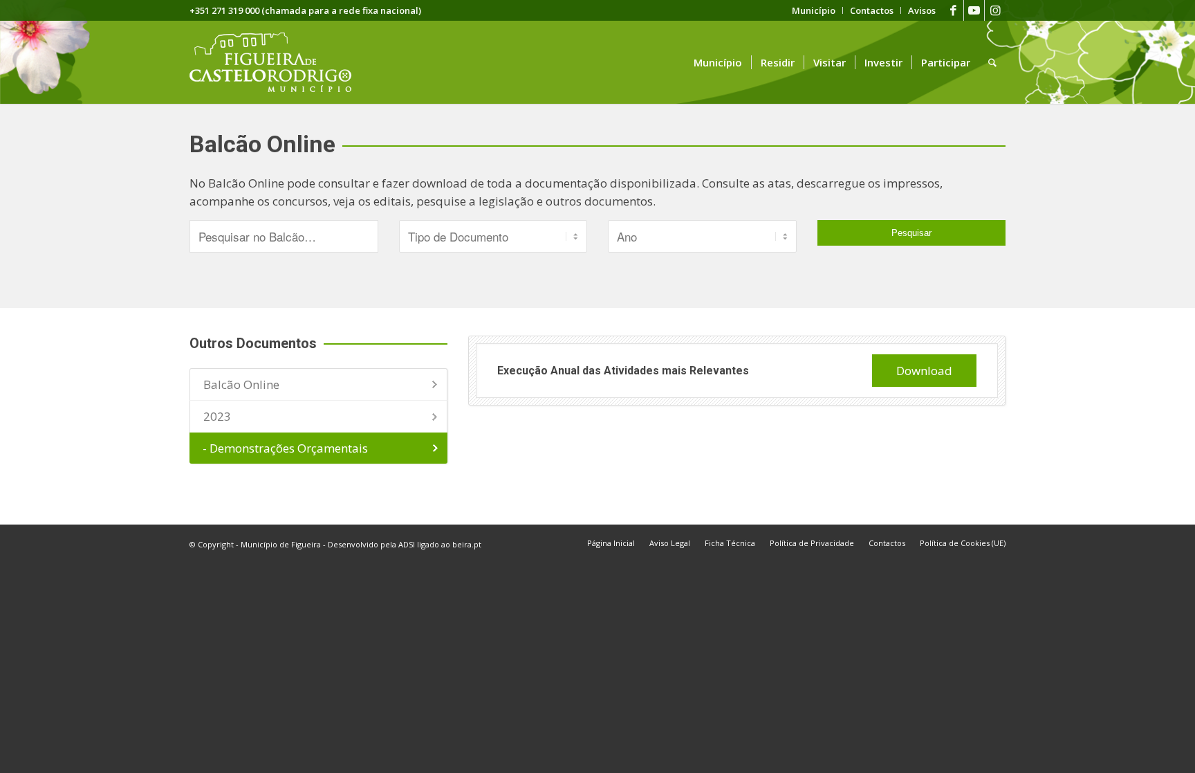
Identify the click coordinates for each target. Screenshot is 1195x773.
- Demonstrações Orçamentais (285, 448)
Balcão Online (241, 384)
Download (924, 371)
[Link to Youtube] (974, 10)
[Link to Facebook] (953, 10)
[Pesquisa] (992, 62)
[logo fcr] (281, 62)
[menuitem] (814, 10)
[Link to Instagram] (995, 10)
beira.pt (466, 544)
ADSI (406, 544)
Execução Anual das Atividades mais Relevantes (623, 370)
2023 (217, 416)
